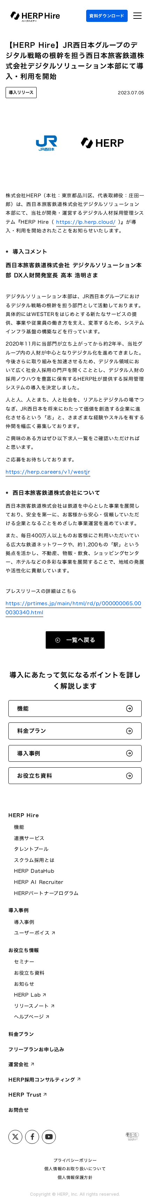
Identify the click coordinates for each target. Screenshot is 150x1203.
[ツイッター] (15, 1137)
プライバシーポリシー (75, 1160)
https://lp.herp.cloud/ (86, 221)
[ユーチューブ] (49, 1137)
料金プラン (21, 1034)
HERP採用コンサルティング (41, 1079)
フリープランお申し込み (36, 1049)
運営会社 (18, 1064)
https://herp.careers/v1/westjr (48, 471)
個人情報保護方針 (75, 1177)
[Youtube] (32, 1137)
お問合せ (18, 1110)
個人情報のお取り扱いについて (75, 1169)
